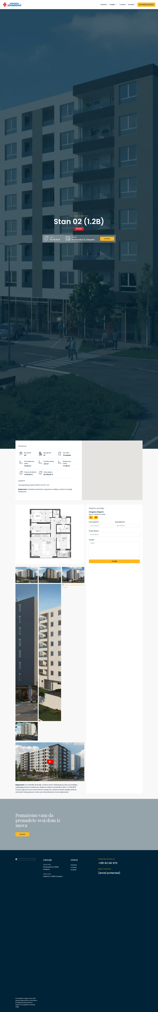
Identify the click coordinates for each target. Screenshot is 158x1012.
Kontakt (131, 4)
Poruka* (92, 910)
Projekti (112, 4)
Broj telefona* (120, 892)
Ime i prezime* (94, 892)
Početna (104, 4)
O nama (123, 4)
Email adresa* (94, 901)
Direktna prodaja (147, 4)
